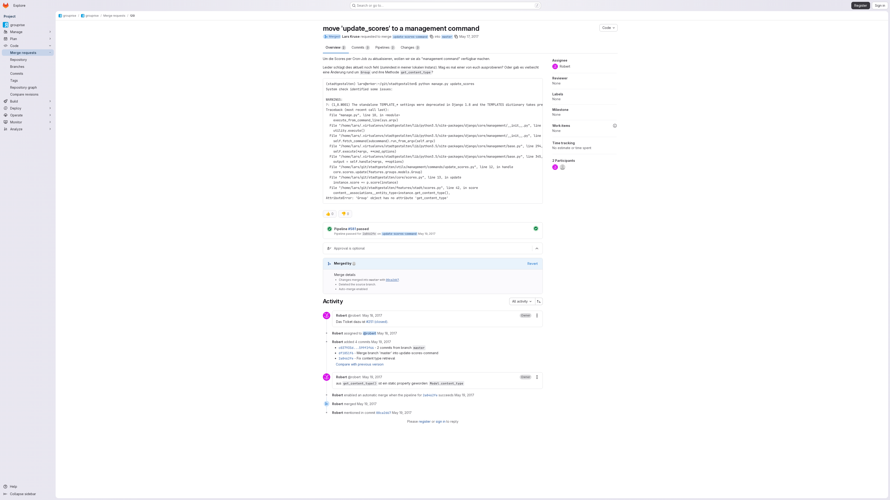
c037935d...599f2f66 (356, 348)
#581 (352, 229)
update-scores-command (410, 37)
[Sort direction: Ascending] (539, 301)
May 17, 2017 (469, 36)
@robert (369, 333)
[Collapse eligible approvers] (537, 248)
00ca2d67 (392, 280)
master (447, 37)
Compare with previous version (360, 364)
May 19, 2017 (426, 233)
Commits (360, 47)
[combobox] (522, 301)
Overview (335, 47)
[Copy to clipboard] (537, 84)
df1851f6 (346, 353)
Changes (410, 47)
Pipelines (384, 47)
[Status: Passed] (329, 229)
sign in (440, 421)
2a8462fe (369, 234)
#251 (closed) (377, 322)
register (425, 421)
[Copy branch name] (431, 36)
